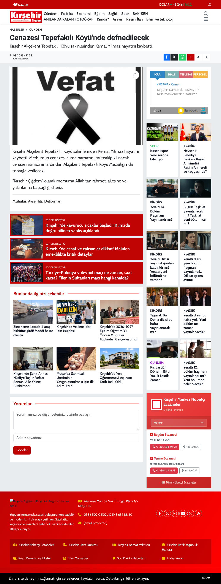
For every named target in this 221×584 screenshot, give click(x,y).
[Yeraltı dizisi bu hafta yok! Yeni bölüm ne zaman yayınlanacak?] (195, 296)
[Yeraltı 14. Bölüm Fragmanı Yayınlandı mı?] (162, 188)
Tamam (206, 577)
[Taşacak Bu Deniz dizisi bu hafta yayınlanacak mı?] (162, 296)
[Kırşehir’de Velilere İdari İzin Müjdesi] (76, 311)
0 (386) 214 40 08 (166, 446)
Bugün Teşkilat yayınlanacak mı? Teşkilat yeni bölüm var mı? (194, 215)
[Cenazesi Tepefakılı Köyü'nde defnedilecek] (76, 106)
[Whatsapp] (190, 513)
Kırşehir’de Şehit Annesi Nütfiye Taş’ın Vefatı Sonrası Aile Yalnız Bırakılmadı (31, 380)
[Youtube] (182, 513)
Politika (67, 13)
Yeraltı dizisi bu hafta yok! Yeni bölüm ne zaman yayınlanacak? (194, 323)
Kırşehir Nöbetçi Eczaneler (36, 545)
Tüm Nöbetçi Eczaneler (181, 482)
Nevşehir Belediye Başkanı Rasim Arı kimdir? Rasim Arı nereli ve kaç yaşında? (195, 161)
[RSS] (198, 513)
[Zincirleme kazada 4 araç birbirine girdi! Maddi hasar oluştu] (33, 311)
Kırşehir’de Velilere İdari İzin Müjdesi (74, 329)
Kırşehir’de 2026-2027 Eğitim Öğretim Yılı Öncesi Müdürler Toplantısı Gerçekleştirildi (118, 333)
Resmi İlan (134, 19)
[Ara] (206, 14)
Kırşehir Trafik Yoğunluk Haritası (180, 547)
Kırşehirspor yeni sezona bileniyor (159, 155)
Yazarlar (22, 4)
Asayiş (118, 19)
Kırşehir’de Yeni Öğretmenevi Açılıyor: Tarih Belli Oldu (116, 378)
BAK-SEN (140, 13)
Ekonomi (83, 13)
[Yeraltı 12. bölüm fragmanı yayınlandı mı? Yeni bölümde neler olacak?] (195, 349)
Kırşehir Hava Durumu (83, 545)
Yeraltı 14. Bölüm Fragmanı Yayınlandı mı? (161, 213)
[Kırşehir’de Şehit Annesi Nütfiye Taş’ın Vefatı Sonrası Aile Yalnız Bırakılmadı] (33, 358)
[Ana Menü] (206, 19)
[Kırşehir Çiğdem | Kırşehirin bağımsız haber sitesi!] (26, 16)
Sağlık (113, 13)
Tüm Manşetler (78, 558)
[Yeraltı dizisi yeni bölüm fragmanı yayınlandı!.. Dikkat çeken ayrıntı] (195, 240)
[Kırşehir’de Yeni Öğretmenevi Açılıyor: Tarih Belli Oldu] (119, 358)
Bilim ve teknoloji (160, 19)
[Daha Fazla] (190, 57)
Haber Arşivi (175, 558)
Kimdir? (103, 19)
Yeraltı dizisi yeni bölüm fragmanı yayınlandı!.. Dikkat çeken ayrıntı (193, 269)
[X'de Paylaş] (174, 57)
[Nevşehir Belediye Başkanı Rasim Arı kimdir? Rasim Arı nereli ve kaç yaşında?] (195, 132)
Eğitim (99, 13)
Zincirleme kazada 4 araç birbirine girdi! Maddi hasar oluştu (33, 331)
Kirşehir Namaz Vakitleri (134, 545)
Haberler (17, 30)
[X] (167, 513)
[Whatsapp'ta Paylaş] (182, 57)
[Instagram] (175, 513)
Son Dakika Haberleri (131, 558)
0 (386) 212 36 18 (165, 470)
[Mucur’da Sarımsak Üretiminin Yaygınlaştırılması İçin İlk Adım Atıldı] (76, 358)
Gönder (22, 450)
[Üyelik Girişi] (207, 4)
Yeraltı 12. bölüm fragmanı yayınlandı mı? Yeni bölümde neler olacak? (195, 375)
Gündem (50, 13)
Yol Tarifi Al (192, 446)
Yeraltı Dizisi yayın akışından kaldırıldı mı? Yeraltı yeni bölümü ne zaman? (162, 269)
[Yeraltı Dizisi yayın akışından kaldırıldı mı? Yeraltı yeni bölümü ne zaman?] (162, 240)
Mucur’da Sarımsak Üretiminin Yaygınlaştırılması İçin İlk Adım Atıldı (75, 380)
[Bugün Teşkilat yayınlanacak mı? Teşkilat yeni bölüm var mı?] (195, 188)
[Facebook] (159, 513)
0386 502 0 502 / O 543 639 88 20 (108, 515)
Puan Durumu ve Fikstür (34, 558)
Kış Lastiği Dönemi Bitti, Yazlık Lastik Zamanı (160, 373)
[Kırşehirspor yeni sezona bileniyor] (162, 132)
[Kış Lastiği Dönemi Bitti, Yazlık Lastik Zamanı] (162, 349)
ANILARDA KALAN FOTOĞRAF (68, 19)
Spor (125, 13)
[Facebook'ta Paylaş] (167, 57)
